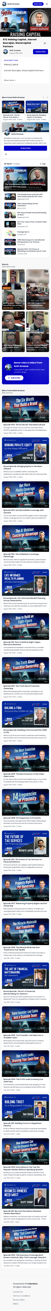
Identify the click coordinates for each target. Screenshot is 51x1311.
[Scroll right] (47, 97)
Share (46, 11)
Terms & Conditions (21, 1296)
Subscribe (38, 4)
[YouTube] (6, 154)
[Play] (25, 22)
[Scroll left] (43, 97)
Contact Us (18, 1292)
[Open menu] (47, 4)
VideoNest (32, 1283)
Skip (44, 164)
